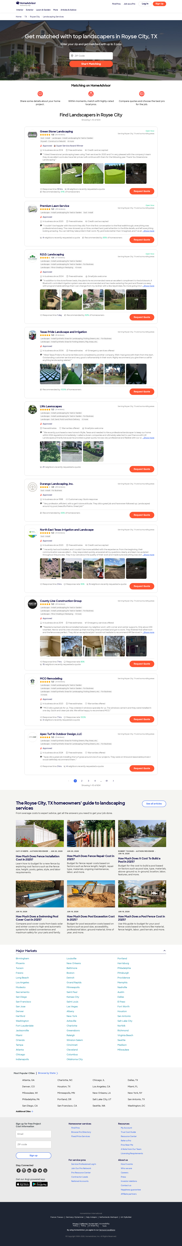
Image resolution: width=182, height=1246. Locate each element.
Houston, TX (63, 1086)
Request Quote (142, 191)
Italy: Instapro (91, 1217)
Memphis (122, 982)
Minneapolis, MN (66, 1093)
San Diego (21, 997)
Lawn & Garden (43, 10)
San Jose (20, 1006)
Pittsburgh (123, 973)
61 (107, 781)
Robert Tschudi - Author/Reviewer (136, 851)
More (55, 10)
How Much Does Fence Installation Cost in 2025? (37, 858)
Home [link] (18, 16)
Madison (122, 1045)
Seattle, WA (99, 1105)
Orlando (20, 1040)
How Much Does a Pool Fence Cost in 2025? (141, 918)
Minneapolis (73, 987)
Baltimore (72, 968)
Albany (70, 1011)
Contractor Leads (79, 1177)
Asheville (71, 1021)
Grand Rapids (74, 982)
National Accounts (79, 1181)
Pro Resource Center (81, 1172)
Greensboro (73, 1030)
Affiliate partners (129, 1194)
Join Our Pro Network (81, 1168)
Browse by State (47, 1073)
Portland (122, 958)
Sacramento (22, 992)
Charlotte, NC (64, 1080)
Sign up (34, 1155)
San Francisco (23, 1001)
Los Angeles (22, 982)
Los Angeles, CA (101, 1086)
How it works (127, 1164)
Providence (124, 977)
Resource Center (129, 1136)
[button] (50, 173)
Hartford (20, 1016)
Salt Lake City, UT (102, 1099)
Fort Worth (124, 1006)
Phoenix (20, 963)
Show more (149, 231)
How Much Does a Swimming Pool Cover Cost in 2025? (37, 918)
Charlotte (72, 1025)
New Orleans (74, 963)
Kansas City (73, 997)
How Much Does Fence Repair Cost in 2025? (90, 857)
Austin (121, 992)
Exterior (29, 10)
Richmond (123, 1030)
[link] (91, 136)
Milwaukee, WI (30, 1093)
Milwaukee (123, 1049)
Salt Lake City (125, 1021)
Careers (124, 1172)
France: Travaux (56, 1217)
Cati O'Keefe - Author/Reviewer (32, 851)
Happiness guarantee (131, 1190)
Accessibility (104, 1225)
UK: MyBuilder (126, 1217)
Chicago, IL (99, 1080)
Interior (19, 10)
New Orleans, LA (102, 1093)
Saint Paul (72, 992)
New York (72, 1016)
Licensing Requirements (132, 1153)
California (83, 1225)
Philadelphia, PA (31, 1099)
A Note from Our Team (131, 1149)
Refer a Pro (126, 1140)
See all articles (154, 803)
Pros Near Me (127, 1145)
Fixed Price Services (80, 1136)
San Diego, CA (30, 1105)
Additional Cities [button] (23, 1111)
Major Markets (26, 951)
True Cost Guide (128, 1132)
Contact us (126, 1185)
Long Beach (22, 977)
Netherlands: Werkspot (108, 1217)
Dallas (121, 997)
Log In (145, 3)
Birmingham (22, 958)
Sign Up (159, 3)
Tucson (19, 968)
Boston (70, 973)
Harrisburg (123, 963)
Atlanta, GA (28, 1080)
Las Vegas (72, 1006)
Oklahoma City (75, 1059)
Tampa (19, 1045)
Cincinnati (72, 1045)
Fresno (19, 973)
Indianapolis (22, 1059)
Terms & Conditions (107, 1230)
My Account (126, 1128)
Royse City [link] (35, 16)
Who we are (126, 1168)
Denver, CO (28, 1086)
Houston (122, 1011)
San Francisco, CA (67, 1105)
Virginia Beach (125, 1035)
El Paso (121, 1001)
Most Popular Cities (24, 1073)
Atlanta (20, 1049)
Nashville (122, 987)
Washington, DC (136, 1105)
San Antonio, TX (136, 1099)
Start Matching (91, 64)
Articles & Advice (68, 10)
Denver (20, 1011)
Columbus (72, 1054)
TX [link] (26, 16)
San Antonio (124, 1016)
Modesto (21, 987)
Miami (19, 1035)
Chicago (20, 1054)
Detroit (70, 977)
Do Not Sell (93, 1225)
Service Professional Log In (83, 1164)
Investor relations (129, 1181)
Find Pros (75, 1128)
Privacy (75, 1225)
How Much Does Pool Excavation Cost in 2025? (91, 918)
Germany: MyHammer (75, 1217)
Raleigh (71, 1035)
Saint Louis (72, 1001)
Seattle (122, 1040)
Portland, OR (64, 1099)
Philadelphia (124, 968)
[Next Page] (113, 780)
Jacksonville (22, 1030)
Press (123, 1177)
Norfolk (121, 1025)
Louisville (71, 958)
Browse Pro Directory (81, 1132)
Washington (22, 1021)
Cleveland (72, 1049)
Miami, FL (133, 1086)
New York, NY (135, 1093)
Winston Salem (75, 1040)
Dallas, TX (133, 1080)
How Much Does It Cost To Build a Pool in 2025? (139, 860)
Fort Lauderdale (25, 1025)
